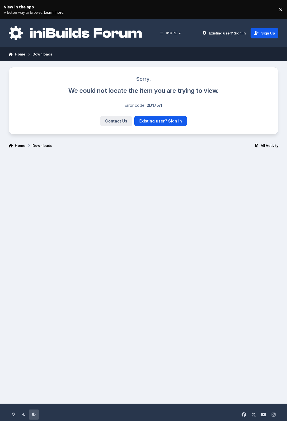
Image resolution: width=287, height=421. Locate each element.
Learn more (11, 9)
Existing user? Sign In (160, 121)
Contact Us (116, 121)
